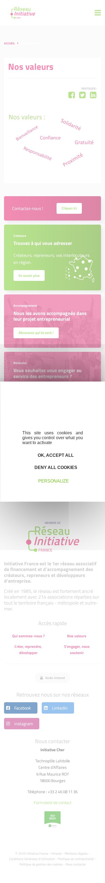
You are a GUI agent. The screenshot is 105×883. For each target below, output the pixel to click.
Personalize (53, 481)
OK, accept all (55, 455)
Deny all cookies (55, 467)
